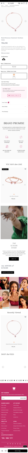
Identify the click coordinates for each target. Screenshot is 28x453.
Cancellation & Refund (18, 412)
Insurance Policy (16, 430)
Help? (25, 446)
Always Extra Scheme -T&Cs (19, 425)
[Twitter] (8, 444)
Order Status (16, 405)
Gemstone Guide (4, 410)
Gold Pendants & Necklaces (14, 5)
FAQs (14, 414)
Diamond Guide (4, 412)
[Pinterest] (10, 444)
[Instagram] (18, 444)
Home (2, 5)
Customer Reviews (5, 430)
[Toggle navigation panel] (2, 3)
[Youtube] (13, 444)
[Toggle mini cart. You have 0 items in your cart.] (26, 3)
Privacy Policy (16, 428)
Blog (2, 433)
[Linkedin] (20, 444)
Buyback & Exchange (17, 410)
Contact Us (15, 417)
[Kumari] (11, 3)
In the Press (3, 428)
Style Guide (3, 405)
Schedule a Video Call (15, 95)
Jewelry (6, 5)
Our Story (3, 423)
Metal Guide (3, 414)
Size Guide (3, 407)
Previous (2, 21)
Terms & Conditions (17, 423)
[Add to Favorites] (5, 450)
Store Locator (4, 425)
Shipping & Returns (17, 407)
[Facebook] (15, 444)
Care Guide (3, 419)
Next (25, 21)
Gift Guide (3, 417)
